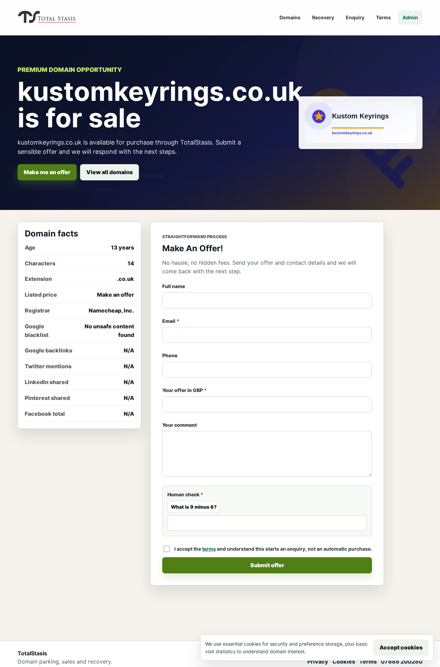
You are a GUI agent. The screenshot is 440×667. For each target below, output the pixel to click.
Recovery (323, 17)
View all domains (109, 172)
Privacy (317, 661)
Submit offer (267, 565)
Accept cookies (401, 647)
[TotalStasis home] (47, 17)
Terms (383, 17)
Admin (410, 17)
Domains (289, 17)
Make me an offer (47, 172)
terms (209, 549)
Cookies (343, 661)
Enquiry (355, 17)
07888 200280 (401, 661)
